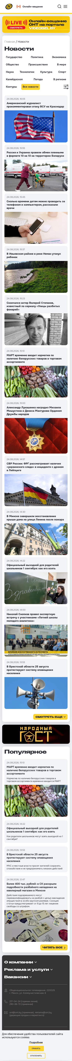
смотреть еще (49, 717)
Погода (38, 79)
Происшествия (38, 64)
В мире (61, 64)
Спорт (62, 72)
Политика (37, 57)
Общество (12, 64)
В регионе (59, 79)
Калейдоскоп (14, 79)
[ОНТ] (9, 6)
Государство (14, 57)
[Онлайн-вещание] (36, 24)
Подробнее (36, 1042)
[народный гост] (36, 734)
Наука (10, 72)
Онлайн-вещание (33, 6)
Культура (46, 72)
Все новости (30, 86)
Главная (9, 42)
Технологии (27, 72)
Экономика (59, 57)
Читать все (52, 948)
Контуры (11, 86)
